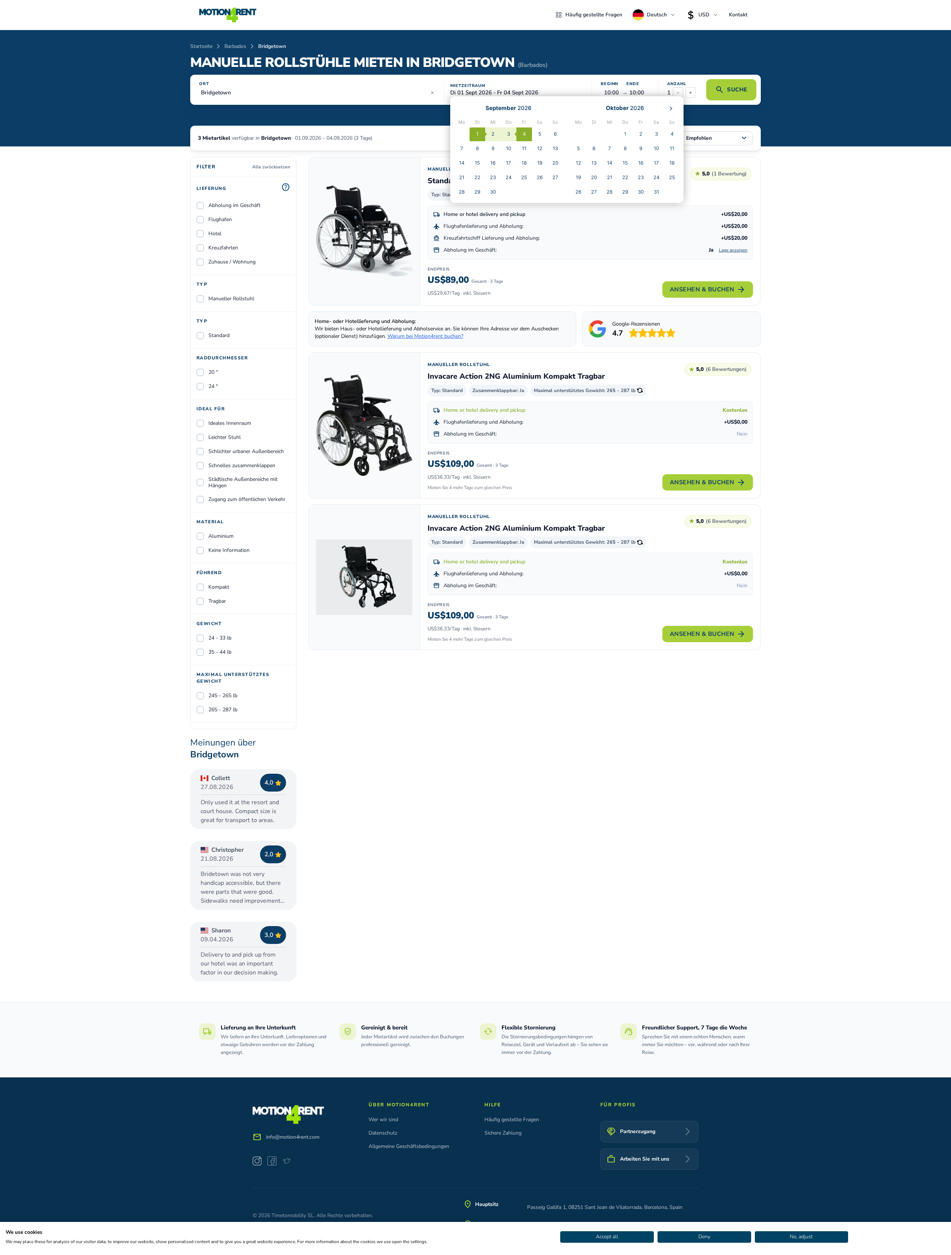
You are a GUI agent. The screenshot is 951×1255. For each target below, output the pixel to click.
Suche (731, 89)
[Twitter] (286, 1161)
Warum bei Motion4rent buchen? (425, 336)
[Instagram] (257, 1161)
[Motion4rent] (227, 14)
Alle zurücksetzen (271, 167)
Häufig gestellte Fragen (593, 14)
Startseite (201, 46)
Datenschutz (383, 1132)
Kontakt (738, 14)
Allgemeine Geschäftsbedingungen (409, 1146)
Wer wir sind (383, 1119)
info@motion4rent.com (292, 1137)
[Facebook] (271, 1161)
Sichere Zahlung (503, 1132)
